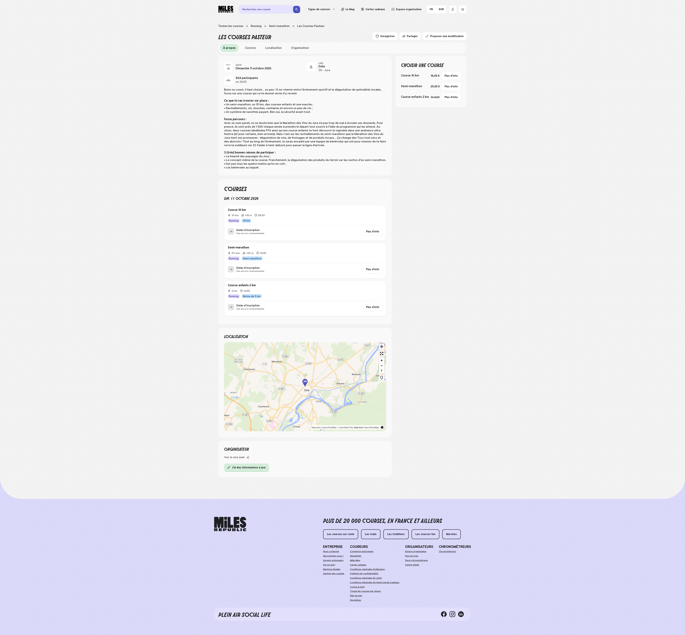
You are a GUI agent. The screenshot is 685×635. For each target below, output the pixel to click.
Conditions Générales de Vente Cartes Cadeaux (374, 582)
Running (256, 26)
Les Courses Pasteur (310, 26)
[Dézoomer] (381, 365)
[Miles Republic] (225, 9)
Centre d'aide (412, 565)
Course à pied (357, 587)
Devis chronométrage (416, 560)
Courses (250, 48)
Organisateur (300, 48)
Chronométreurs (447, 551)
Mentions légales (331, 569)
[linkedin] (462, 614)
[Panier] (463, 9)
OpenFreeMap (329, 427)
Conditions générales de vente (366, 578)
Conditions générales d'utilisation (367, 569)
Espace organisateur (416, 551)
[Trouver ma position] (381, 346)
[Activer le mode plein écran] (381, 353)
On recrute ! (329, 565)
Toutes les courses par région (365, 591)
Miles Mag (355, 560)
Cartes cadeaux (358, 565)
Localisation (273, 48)
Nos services (411, 556)
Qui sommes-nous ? (333, 556)
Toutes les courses (230, 26)
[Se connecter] (453, 9)
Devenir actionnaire (333, 560)
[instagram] (454, 614)
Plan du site (356, 595)
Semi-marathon (279, 26)
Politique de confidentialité (364, 573)
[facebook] (445, 614)
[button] (305, 387)
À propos (229, 48)
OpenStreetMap (371, 427)
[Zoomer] (381, 360)
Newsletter (355, 556)
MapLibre (316, 427)
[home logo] (230, 524)
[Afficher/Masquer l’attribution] (382, 427)
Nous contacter (331, 551)
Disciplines (355, 600)
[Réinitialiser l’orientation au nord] (381, 370)
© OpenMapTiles (345, 427)
